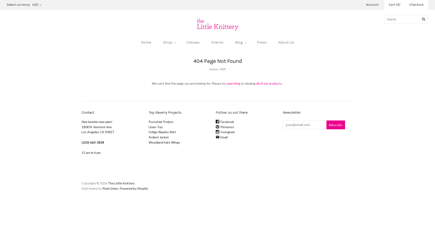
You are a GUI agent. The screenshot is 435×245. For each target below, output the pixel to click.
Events (217, 42)
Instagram (227, 132)
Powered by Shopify (134, 188)
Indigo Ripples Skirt (162, 132)
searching (233, 83)
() (394, 5)
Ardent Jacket (159, 137)
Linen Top (156, 127)
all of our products (269, 83)
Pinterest (227, 127)
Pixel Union (110, 188)
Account (372, 5)
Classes (193, 42)
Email (224, 137)
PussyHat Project (161, 122)
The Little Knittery (121, 183)
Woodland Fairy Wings (164, 142)
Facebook (227, 122)
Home (146, 42)
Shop (167, 42)
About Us (286, 42)
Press (261, 42)
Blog (239, 42)
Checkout (416, 5)
